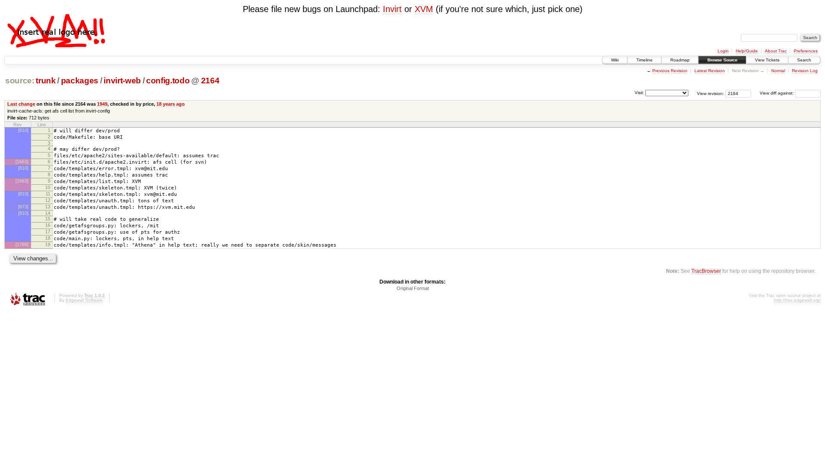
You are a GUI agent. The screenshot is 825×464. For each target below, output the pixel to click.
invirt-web (122, 80)
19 (47, 244)
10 (47, 187)
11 (48, 193)
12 (47, 200)
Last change (21, 104)
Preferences (806, 51)
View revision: (710, 93)
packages (79, 80)
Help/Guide (747, 51)
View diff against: (777, 93)
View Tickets (767, 60)
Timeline (644, 60)
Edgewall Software (84, 300)
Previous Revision (670, 70)
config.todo (167, 80)
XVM (424, 9)
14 (47, 213)
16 (47, 225)
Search (804, 60)
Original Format (413, 288)
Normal (778, 70)
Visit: (639, 92)
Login (723, 51)
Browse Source (722, 60)
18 (47, 238)
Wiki (615, 60)
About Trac (776, 51)
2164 (210, 80)
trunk (45, 80)
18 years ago (170, 104)
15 (47, 218)
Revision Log (805, 70)
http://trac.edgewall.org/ (797, 300)
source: (19, 80)
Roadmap (680, 60)
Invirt (392, 9)
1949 (102, 104)
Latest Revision (709, 70)
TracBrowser (706, 271)
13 (47, 206)
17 (47, 231)
